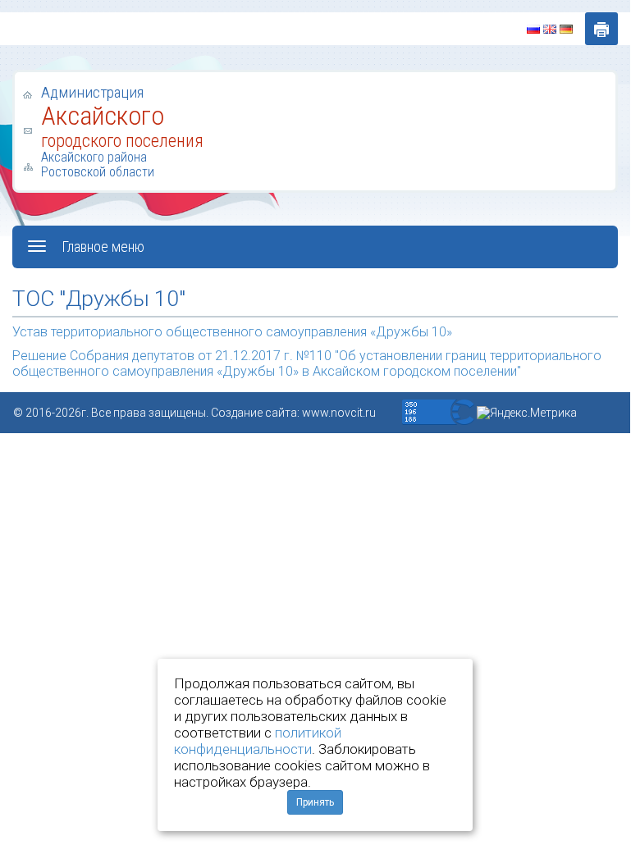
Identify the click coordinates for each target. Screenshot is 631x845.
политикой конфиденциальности (257, 740)
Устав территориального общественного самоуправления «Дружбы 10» (232, 332)
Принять (315, 802)
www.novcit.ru (339, 412)
